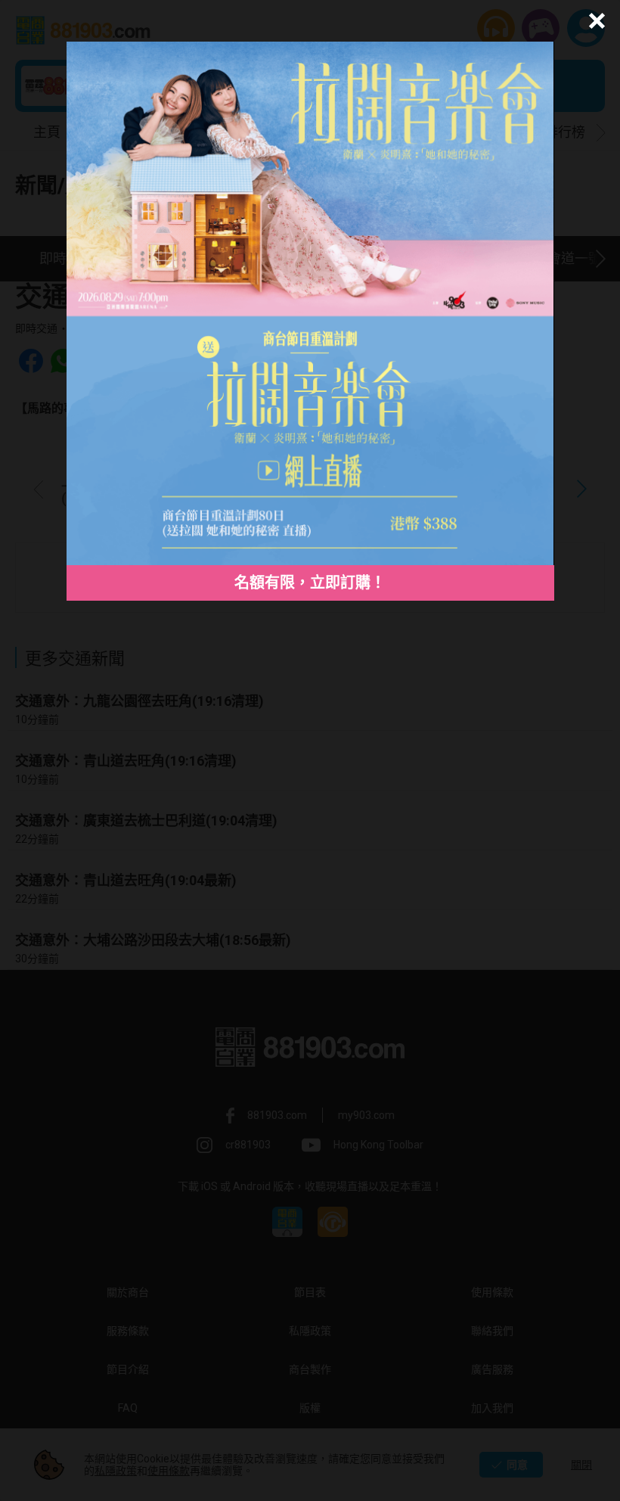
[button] (594, 20)
